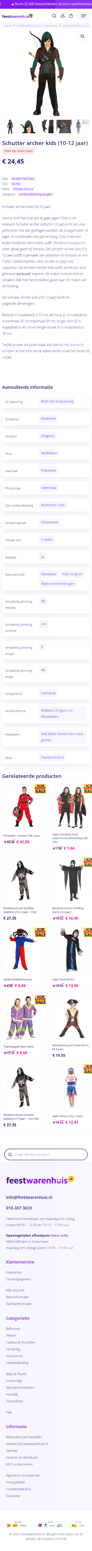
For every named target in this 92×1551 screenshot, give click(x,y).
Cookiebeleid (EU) (18, 1489)
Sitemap (12, 1450)
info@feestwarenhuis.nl (29, 1197)
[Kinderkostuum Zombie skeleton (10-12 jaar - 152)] (23, 880)
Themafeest (14, 1401)
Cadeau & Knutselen (20, 1342)
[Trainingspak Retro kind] (23, 1017)
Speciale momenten (20, 1387)
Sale (9, 1412)
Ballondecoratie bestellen (24, 1437)
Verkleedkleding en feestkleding (37, 26)
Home (8, 26)
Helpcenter (14, 1272)
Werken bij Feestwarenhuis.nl (27, 1444)
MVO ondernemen (19, 1464)
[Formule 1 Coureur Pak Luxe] (23, 806)
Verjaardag (14, 1380)
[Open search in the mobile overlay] (46, 1154)
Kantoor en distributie (21, 1457)
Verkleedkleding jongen (36, 194)
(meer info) (59, 1235)
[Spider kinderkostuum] (23, 950)
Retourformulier (17, 1297)
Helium (11, 1335)
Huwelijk (12, 1394)
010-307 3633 (19, 1208)
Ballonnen (13, 1328)
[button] (83, 16)
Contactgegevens (18, 1279)
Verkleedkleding (17, 1363)
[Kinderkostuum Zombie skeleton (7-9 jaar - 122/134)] (23, 1087)
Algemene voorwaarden (23, 1475)
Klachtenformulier (19, 1304)
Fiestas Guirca (23, 189)
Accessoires (14, 1356)
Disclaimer (13, 1496)
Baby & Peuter (16, 1374)
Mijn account (15, 1290)
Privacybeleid (15, 1482)
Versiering (13, 1349)
